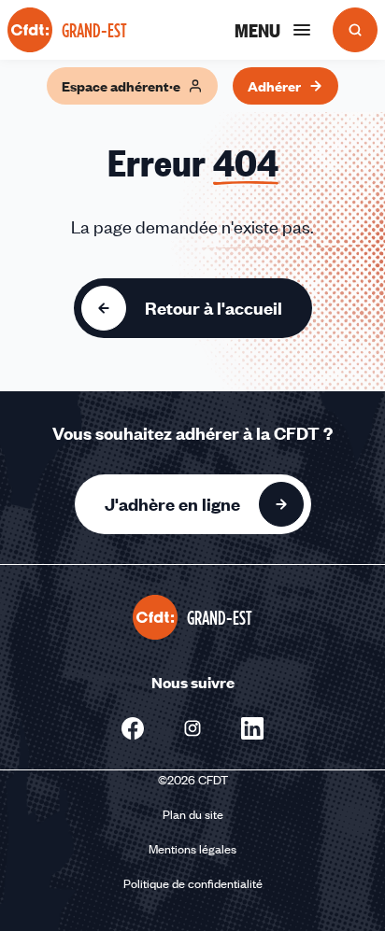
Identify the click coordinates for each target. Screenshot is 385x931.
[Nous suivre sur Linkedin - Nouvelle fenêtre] (252, 728)
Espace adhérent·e (121, 86)
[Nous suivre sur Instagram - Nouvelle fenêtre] (192, 728)
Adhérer (274, 86)
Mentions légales (192, 848)
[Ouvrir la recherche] (355, 29)
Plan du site (193, 814)
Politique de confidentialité (193, 883)
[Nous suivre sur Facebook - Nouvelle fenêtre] (132, 728)
